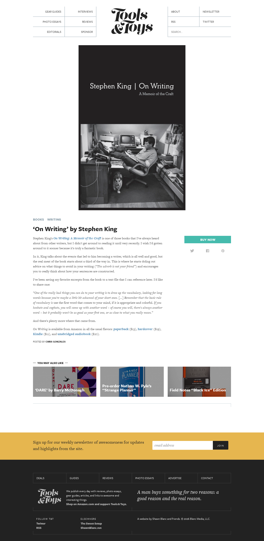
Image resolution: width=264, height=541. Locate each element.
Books (38, 219)
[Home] (132, 22)
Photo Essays (52, 22)
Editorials (54, 32)
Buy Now (207, 239)
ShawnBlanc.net (91, 528)
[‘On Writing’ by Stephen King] (132, 127)
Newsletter (211, 11)
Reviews (87, 22)
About (175, 11)
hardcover (145, 329)
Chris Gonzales (56, 341)
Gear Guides (53, 11)
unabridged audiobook (74, 334)
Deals (40, 478)
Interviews (85, 11)
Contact (207, 478)
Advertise (175, 478)
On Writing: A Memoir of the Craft (77, 238)
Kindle (38, 334)
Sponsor (87, 32)
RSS (173, 22)
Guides (74, 478)
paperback (120, 329)
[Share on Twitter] (192, 250)
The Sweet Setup (91, 523)
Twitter (208, 22)
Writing (54, 219)
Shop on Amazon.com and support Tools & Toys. (96, 504)
